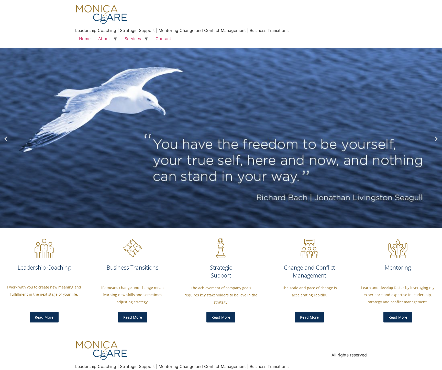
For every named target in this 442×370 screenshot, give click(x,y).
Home (85, 38)
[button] (6, 138)
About (104, 38)
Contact (163, 38)
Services (133, 38)
